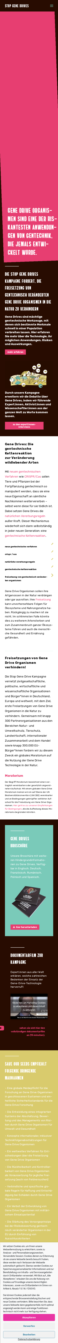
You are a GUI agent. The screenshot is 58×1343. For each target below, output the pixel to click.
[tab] (29, 546)
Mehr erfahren (15, 352)
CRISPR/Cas (32, 476)
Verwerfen (29, 1326)
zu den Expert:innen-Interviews (24, 425)
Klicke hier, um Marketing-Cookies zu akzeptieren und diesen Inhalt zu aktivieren (29, 1006)
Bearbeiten (29, 1334)
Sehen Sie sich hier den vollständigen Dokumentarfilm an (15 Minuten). (28, 1031)
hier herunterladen (26, 927)
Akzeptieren (29, 1317)
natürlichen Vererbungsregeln (25, 516)
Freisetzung (43, 599)
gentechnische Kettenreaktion (25, 536)
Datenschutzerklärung (29, 1339)
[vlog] (29, 374)
